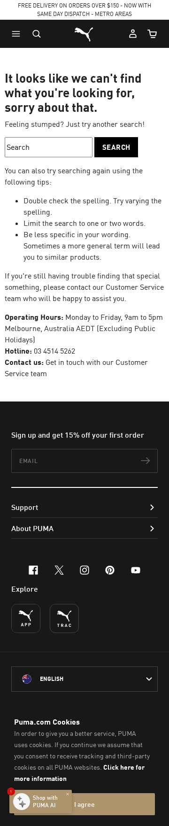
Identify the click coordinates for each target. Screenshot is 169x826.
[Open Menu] (18, 33)
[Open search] (37, 34)
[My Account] (133, 34)
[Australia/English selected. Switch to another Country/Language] (84, 679)
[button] (18, 33)
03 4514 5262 (54, 350)
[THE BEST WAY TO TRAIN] (64, 618)
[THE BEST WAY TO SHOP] (25, 618)
